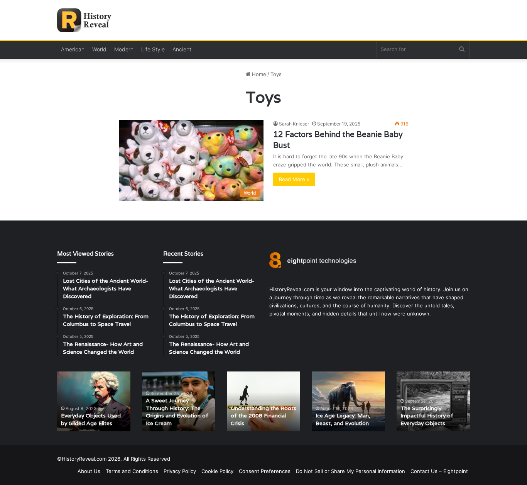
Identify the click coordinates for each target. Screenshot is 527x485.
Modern (123, 49)
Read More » (294, 179)
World (99, 49)
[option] (93, 401)
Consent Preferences (265, 471)
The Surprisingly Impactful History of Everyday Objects (426, 416)
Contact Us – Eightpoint (439, 471)
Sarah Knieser (294, 124)
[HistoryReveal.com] (87, 20)
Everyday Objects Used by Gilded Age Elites (91, 419)
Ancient (181, 49)
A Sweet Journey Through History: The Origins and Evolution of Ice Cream (177, 412)
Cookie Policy (217, 471)
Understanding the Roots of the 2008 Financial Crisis (263, 416)
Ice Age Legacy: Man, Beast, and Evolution (343, 419)
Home (258, 74)
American (72, 49)
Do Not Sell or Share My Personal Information (350, 471)
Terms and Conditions (132, 471)
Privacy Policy (180, 471)
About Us (89, 471)
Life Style (153, 49)
